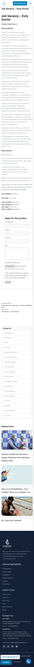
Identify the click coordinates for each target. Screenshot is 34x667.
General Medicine (11, 357)
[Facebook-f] (4, 646)
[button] (20, 3)
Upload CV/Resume (13, 263)
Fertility (7, 347)
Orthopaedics (9, 376)
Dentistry (8, 338)
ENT (6, 342)
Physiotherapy (10, 391)
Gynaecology (9, 367)
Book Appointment (10, 657)
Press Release (10, 396)
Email (7, 230)
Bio (6, 246)
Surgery (7, 406)
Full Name (9, 222)
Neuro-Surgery (10, 372)
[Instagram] (8, 646)
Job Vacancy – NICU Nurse (10, 311)
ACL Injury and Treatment (11, 520)
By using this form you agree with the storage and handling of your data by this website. (16, 275)
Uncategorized (10, 410)
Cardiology (8, 333)
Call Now (6, 662)
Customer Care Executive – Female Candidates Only (16, 306)
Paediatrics (9, 386)
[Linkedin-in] (12, 646)
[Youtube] (16, 646)
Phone (8, 238)
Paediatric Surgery (11, 381)
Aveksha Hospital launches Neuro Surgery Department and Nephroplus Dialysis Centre (15, 457)
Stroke (7, 401)
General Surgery (10, 362)
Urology (7, 415)
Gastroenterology (11, 352)
